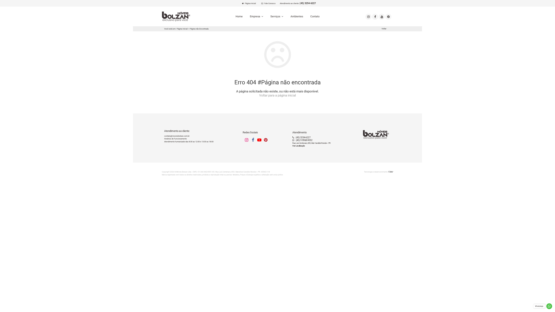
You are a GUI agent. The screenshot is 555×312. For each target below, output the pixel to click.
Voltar (384, 29)
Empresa (255, 16)
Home (239, 16)
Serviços (275, 16)
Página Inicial (182, 29)
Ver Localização (298, 146)
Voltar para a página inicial (277, 95)
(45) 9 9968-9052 (303, 140)
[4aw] (390, 172)
